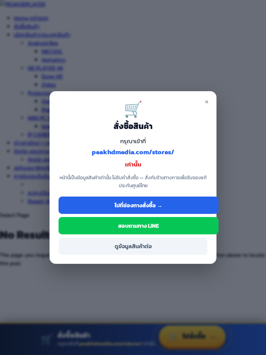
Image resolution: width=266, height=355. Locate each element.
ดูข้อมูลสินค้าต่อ (133, 246)
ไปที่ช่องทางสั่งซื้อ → (138, 205)
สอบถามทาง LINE (138, 226)
